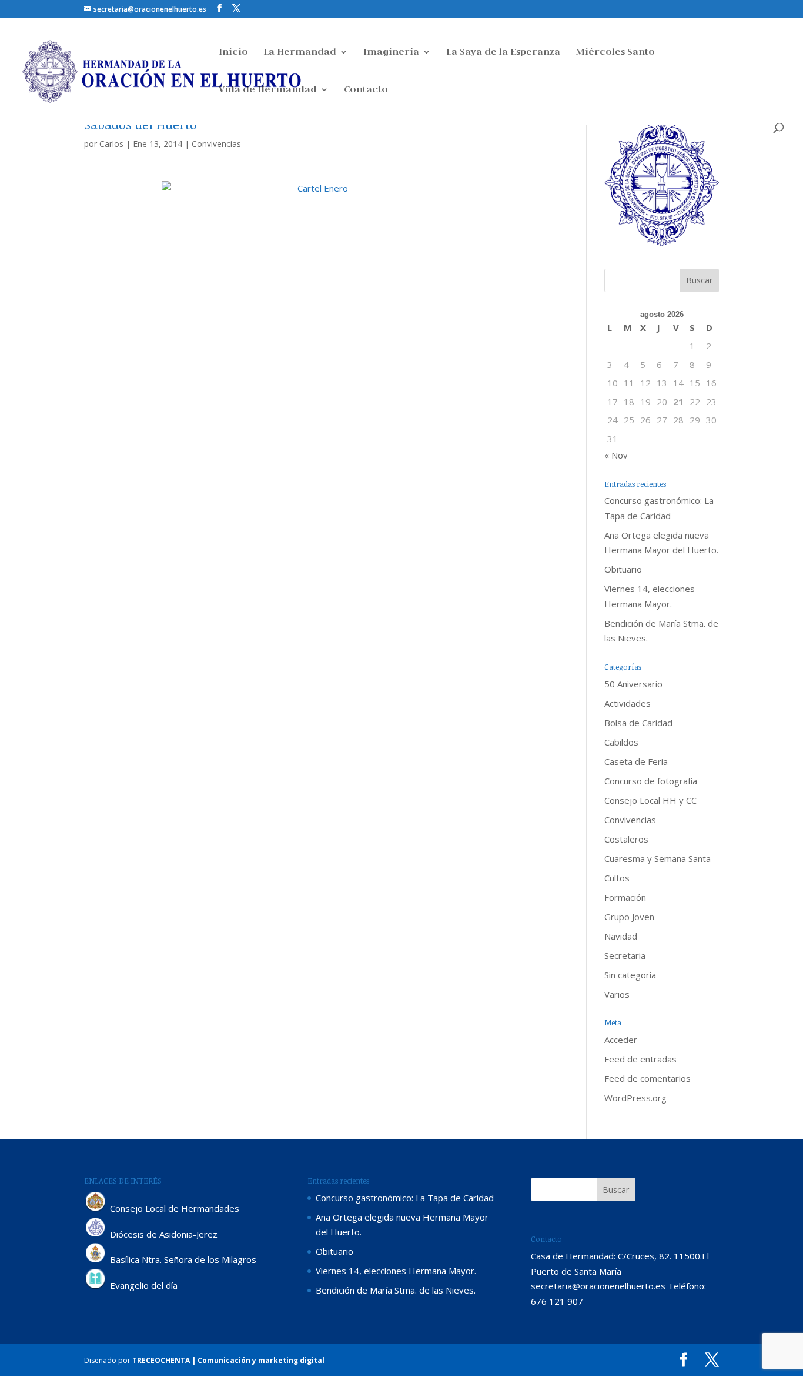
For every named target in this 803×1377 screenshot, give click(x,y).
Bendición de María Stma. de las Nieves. (396, 1290)
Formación (625, 897)
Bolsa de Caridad (638, 722)
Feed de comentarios (647, 1078)
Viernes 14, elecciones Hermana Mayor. (396, 1270)
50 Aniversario (633, 684)
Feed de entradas (640, 1059)
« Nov (616, 455)
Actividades (627, 703)
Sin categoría (630, 975)
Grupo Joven (629, 917)
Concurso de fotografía (650, 781)
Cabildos (621, 742)
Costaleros (626, 839)
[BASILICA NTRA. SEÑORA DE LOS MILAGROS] (96, 1260)
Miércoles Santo (615, 53)
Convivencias (216, 143)
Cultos (617, 878)
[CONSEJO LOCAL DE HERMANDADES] (96, 1208)
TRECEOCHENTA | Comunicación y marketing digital (228, 1360)
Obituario (623, 569)
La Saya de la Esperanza (503, 53)
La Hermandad (299, 53)
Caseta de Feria (636, 761)
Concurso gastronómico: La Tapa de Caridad (405, 1198)
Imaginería (391, 53)
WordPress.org (635, 1098)
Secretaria (624, 955)
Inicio (233, 53)
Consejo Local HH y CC (650, 800)
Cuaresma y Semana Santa (657, 858)
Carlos (111, 143)
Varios (617, 994)
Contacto (366, 90)
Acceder (620, 1039)
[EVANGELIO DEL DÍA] (96, 1286)
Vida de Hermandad (268, 90)
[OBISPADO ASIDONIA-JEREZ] (96, 1234)
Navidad (620, 936)
